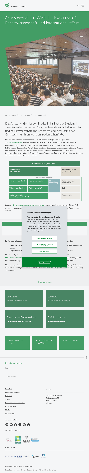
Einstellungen (44, 251)
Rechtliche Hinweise (44, 263)
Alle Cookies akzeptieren (45, 238)
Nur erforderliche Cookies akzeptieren (44, 244)
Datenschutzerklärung (45, 261)
